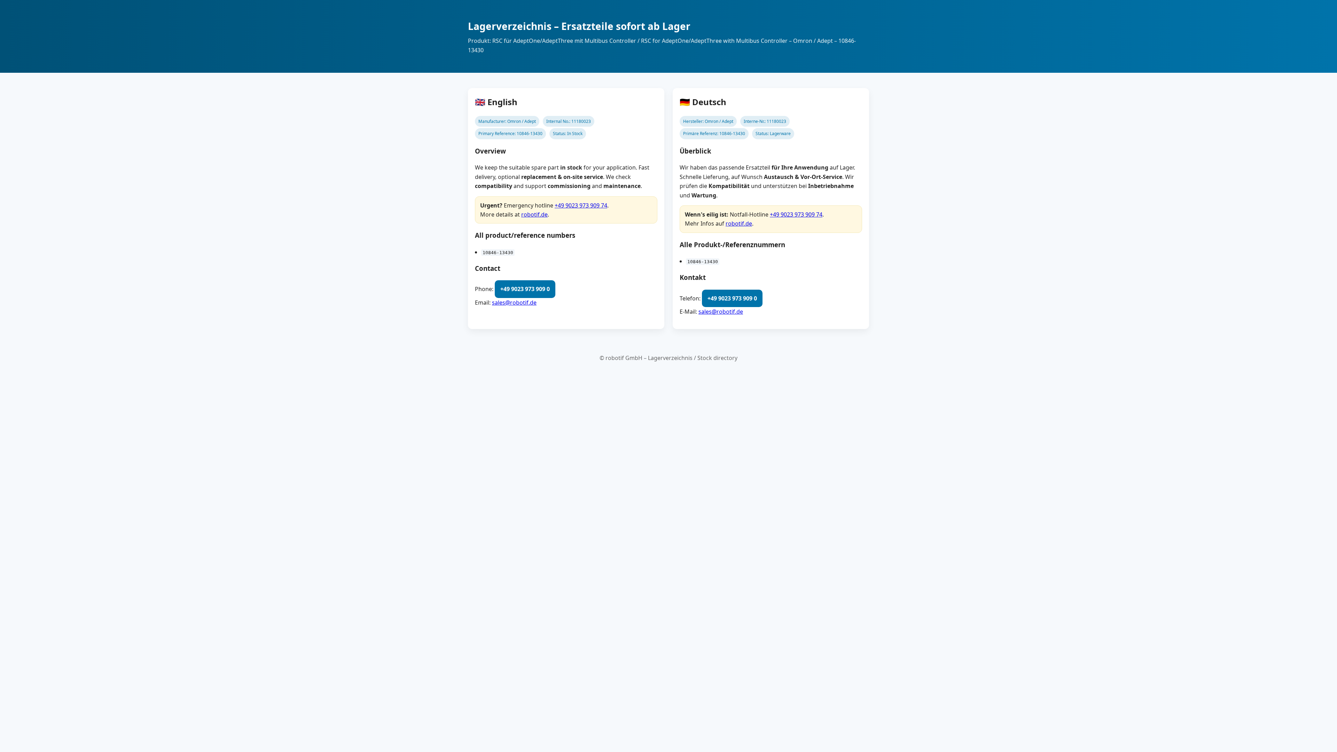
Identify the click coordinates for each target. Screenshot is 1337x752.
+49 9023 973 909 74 (581, 205)
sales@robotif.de (514, 302)
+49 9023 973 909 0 (525, 289)
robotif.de (534, 214)
